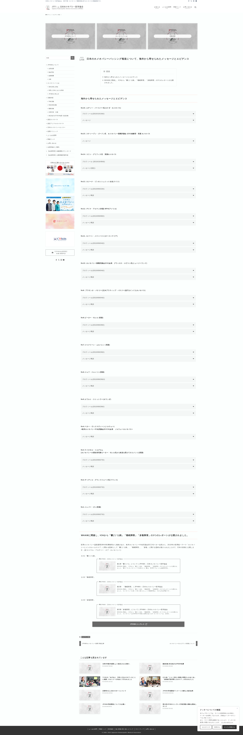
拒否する (217, 727)
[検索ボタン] (195, 7)
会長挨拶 (51, 68)
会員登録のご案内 (53, 147)
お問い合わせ (52, 143)
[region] (218, 719)
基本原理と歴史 (53, 87)
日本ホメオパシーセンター (56, 127)
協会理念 (51, 72)
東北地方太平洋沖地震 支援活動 (59, 115)
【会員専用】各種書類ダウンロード (59, 151)
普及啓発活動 (53, 105)
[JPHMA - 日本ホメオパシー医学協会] (65, 7)
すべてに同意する (229, 727)
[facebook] (189, 1)
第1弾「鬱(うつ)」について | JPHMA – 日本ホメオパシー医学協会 (142, 564)
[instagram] (194, 1)
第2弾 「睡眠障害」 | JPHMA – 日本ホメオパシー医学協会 (140, 587)
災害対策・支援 (53, 112)
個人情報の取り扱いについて (125, 729)
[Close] (237, 708)
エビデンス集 (86, 637)
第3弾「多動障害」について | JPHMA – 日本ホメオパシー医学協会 (142, 609)
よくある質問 (52, 135)
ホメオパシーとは (53, 83)
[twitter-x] (191, 1)
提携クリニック (53, 131)
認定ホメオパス (53, 119)
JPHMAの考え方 (54, 94)
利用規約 (111, 729)
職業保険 (51, 108)
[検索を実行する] (72, 58)
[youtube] (196, 1)
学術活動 (51, 101)
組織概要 (51, 75)
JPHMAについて (53, 65)
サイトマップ (140, 729)
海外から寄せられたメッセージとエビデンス (121, 77)
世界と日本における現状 (56, 90)
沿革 (50, 79)
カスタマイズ (206, 727)
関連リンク (51, 139)
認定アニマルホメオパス (56, 123)
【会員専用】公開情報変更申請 (58, 155)
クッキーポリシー (227, 722)
